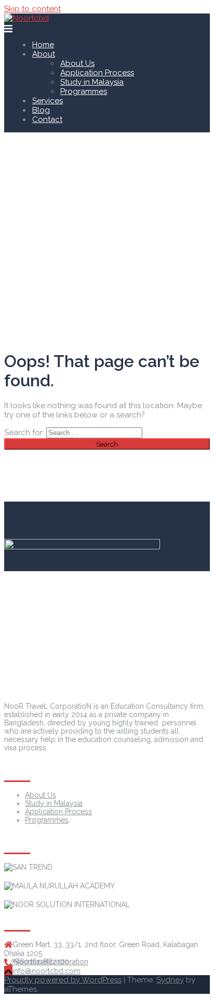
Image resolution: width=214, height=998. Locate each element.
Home (43, 44)
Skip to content (32, 9)
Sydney (170, 979)
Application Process (97, 72)
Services (47, 100)
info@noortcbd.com (46, 971)
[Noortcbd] (26, 18)
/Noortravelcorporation (48, 961)
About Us (77, 63)
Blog (41, 110)
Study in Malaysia (92, 82)
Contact (47, 119)
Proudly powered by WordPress (63, 979)
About (43, 54)
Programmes (83, 91)
